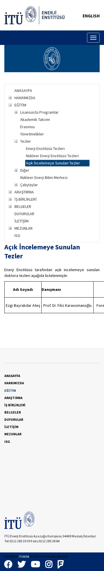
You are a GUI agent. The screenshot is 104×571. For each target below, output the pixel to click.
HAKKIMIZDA (24, 97)
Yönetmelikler (32, 134)
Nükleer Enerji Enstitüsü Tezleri (52, 155)
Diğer (24, 170)
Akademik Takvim (35, 119)
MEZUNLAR (23, 228)
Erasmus (27, 126)
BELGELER (22, 206)
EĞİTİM (20, 105)
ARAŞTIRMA (24, 192)
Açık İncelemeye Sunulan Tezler (53, 163)
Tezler (25, 141)
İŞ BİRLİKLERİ (25, 199)
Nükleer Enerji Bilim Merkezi (44, 177)
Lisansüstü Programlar (39, 112)
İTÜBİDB (24, 557)
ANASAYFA (23, 90)
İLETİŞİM (21, 221)
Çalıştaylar (29, 184)
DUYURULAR (24, 213)
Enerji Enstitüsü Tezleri (45, 148)
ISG (17, 235)
